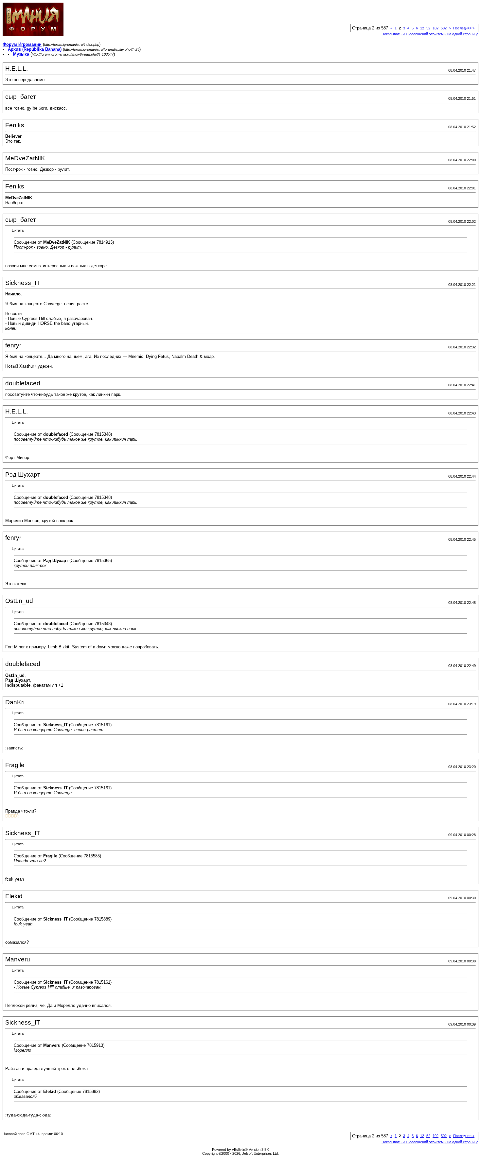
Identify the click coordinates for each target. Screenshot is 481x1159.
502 (444, 28)
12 (422, 28)
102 (435, 28)
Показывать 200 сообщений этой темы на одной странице (430, 34)
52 (428, 28)
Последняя (463, 28)
